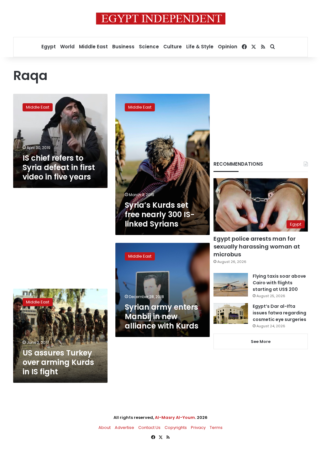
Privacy (198, 427)
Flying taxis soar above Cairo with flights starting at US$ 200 (279, 282)
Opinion (227, 46)
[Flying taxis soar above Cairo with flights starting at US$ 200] (230, 285)
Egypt (48, 46)
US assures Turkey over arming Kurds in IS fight (58, 362)
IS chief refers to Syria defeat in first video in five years (59, 167)
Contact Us (149, 427)
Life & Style (199, 46)
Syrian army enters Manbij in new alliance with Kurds (161, 316)
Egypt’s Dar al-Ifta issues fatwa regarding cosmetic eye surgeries (279, 313)
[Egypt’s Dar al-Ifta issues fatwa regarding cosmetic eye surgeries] (230, 313)
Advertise (124, 427)
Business (123, 46)
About (104, 427)
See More (261, 342)
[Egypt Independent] (160, 18)
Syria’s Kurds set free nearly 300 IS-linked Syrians (160, 214)
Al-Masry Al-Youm (175, 417)
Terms (216, 427)
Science (149, 46)
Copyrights (176, 427)
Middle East (93, 46)
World (67, 46)
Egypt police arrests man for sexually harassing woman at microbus (256, 246)
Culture (172, 46)
